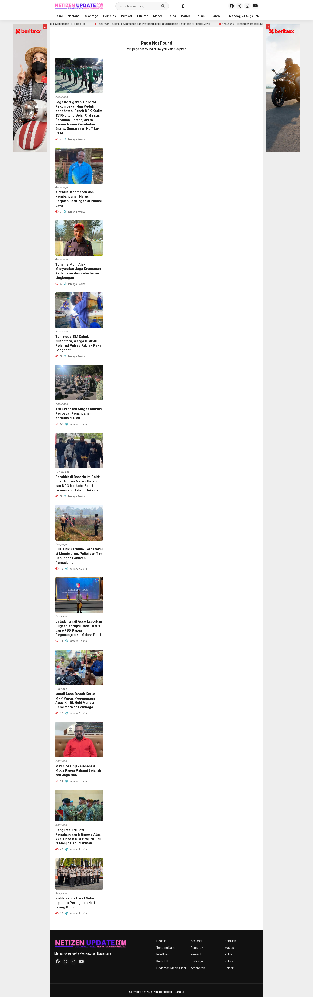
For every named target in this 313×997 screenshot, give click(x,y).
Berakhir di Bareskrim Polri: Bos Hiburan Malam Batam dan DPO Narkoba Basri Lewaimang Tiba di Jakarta (77, 483)
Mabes (158, 16)
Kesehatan (198, 968)
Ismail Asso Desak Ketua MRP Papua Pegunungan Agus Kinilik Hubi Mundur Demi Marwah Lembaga (75, 700)
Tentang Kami (165, 947)
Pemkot (126, 16)
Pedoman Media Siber (171, 968)
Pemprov (109, 16)
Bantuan (230, 941)
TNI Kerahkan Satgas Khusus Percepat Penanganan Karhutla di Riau (78, 413)
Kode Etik (162, 961)
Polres (186, 16)
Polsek (200, 16)
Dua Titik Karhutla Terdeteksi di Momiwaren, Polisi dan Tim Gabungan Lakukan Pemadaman (79, 555)
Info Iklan (162, 954)
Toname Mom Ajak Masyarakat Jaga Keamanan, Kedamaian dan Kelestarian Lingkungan (258, 23)
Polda (172, 16)
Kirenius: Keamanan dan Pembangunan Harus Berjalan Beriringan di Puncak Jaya (129, 23)
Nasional (74, 16)
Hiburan (142, 16)
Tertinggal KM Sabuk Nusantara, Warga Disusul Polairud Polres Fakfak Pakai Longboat (78, 343)
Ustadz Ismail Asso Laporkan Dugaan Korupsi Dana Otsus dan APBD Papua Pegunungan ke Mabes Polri (78, 628)
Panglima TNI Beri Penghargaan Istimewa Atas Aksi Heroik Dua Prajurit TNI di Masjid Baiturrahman (78, 836)
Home (58, 16)
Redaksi (161, 941)
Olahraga (91, 16)
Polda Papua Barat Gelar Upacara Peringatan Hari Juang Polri (75, 902)
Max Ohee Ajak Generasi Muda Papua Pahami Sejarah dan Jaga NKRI (78, 770)
